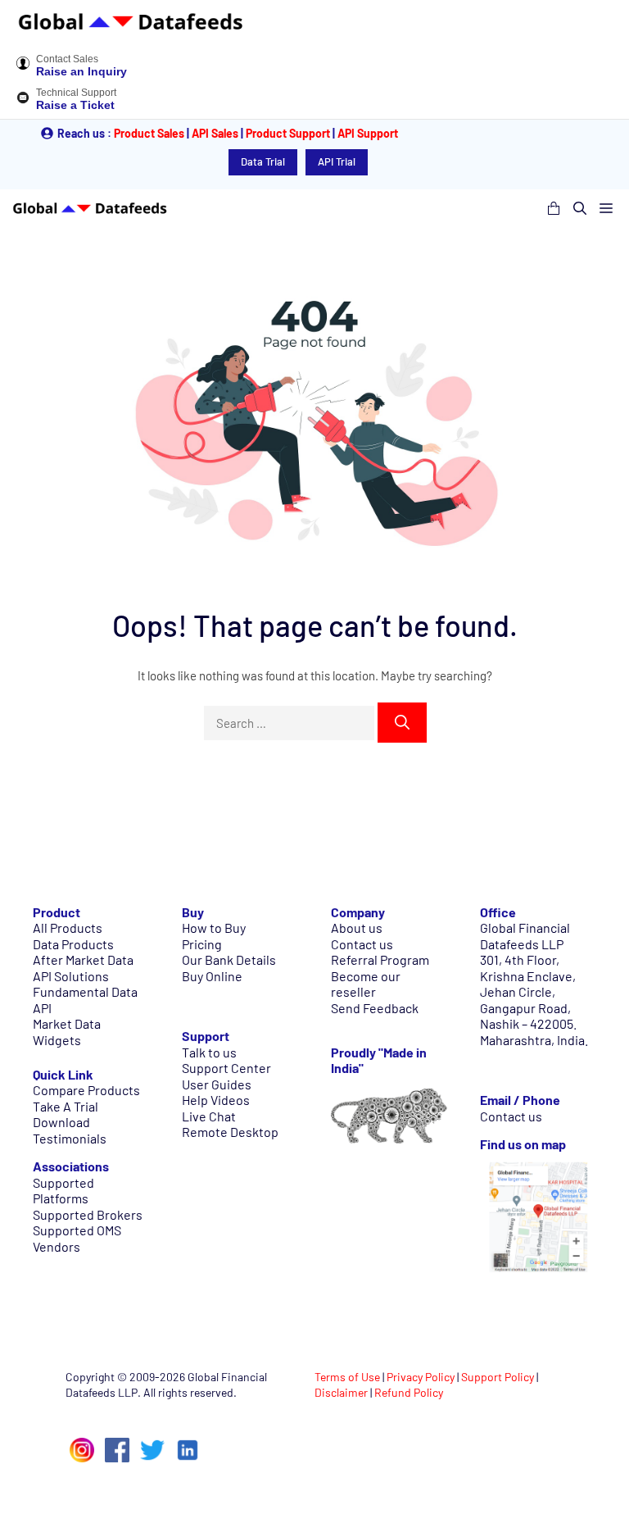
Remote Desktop (230, 1131)
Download (61, 1122)
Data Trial (263, 161)
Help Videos (216, 1099)
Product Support (288, 133)
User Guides (216, 1084)
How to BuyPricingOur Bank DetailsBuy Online (229, 952)
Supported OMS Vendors (77, 1238)
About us (356, 927)
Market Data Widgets (67, 1032)
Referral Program (380, 959)
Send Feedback (375, 1008)
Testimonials (69, 1138)
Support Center (226, 1067)
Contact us (362, 944)
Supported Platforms (63, 1191)
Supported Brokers (88, 1214)
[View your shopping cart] (554, 208)
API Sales (215, 133)
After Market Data (83, 959)
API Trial (336, 161)
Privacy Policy (421, 1377)
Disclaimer (341, 1392)
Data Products (73, 944)
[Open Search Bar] (580, 208)
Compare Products (86, 1090)
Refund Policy (408, 1392)
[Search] (402, 722)
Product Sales (149, 133)
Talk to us (209, 1052)
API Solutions (71, 976)
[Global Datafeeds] (90, 208)
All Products (67, 927)
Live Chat (209, 1116)
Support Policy (497, 1377)
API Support (367, 133)
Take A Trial (65, 1106)
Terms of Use (347, 1377)
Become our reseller (365, 984)
